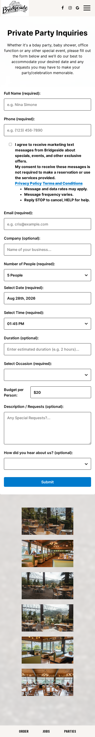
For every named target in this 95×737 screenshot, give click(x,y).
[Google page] (77, 8)
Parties (70, 731)
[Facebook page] (62, 8)
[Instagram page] (70, 8)
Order (24, 731)
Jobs (46, 731)
